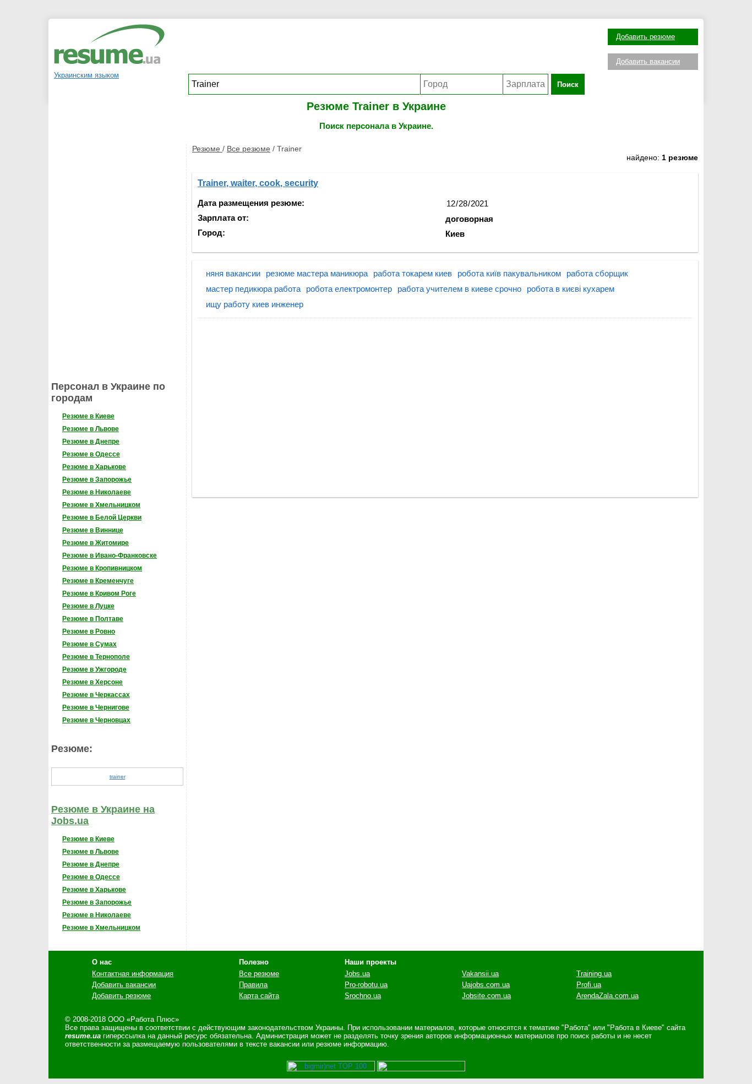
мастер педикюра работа (253, 288)
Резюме (207, 148)
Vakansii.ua (480, 973)
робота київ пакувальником (509, 273)
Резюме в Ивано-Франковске (109, 555)
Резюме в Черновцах (96, 720)
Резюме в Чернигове (95, 707)
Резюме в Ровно (88, 631)
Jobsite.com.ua (486, 996)
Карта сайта (259, 996)
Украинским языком (86, 75)
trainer (118, 776)
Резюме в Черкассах (96, 695)
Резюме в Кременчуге (98, 581)
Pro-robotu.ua (366, 984)
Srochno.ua (363, 996)
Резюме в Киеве (88, 416)
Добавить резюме (645, 36)
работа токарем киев (412, 273)
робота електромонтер (349, 288)
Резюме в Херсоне (92, 682)
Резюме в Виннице (92, 530)
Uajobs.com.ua (486, 984)
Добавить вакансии (648, 61)
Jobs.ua (357, 973)
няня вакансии (233, 273)
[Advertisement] (386, 49)
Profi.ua (588, 984)
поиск (568, 84)
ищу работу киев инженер (254, 304)
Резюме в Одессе (91, 454)
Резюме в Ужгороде (94, 669)
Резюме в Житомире (95, 543)
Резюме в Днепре (90, 441)
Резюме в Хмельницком (101, 505)
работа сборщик (597, 273)
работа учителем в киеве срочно (459, 288)
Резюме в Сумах (89, 644)
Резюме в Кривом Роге (99, 593)
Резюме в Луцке (88, 606)
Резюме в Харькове (94, 467)
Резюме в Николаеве (96, 492)
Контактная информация (132, 973)
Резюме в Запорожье (97, 479)
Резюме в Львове (90, 429)
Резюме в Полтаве (92, 619)
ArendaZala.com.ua (607, 996)
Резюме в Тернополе (96, 657)
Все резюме (248, 148)
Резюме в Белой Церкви (101, 517)
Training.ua (594, 973)
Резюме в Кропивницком (102, 568)
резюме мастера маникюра (317, 273)
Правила (253, 984)
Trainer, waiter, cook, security (258, 183)
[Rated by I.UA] (421, 1069)
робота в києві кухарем (570, 288)
